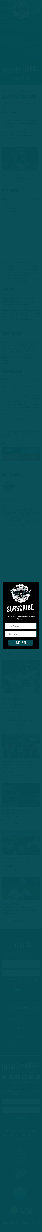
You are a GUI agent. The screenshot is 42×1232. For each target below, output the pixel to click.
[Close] (36, 584)
